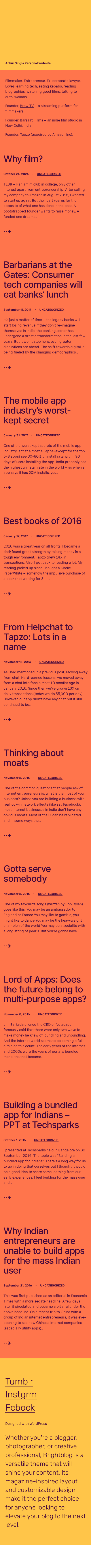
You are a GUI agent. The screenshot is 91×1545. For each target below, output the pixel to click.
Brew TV (27, 105)
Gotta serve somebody (27, 873)
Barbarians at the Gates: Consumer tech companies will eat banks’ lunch (43, 279)
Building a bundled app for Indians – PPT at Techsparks (41, 1115)
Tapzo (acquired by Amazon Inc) (46, 134)
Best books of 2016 (42, 521)
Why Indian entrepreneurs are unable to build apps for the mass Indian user (44, 1250)
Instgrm (21, 1394)
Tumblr (19, 1381)
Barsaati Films (31, 120)
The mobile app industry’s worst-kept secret (37, 410)
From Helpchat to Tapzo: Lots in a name (38, 637)
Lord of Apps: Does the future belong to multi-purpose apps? (45, 989)
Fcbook (20, 1407)
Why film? (23, 159)
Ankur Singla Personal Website (28, 63)
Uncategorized (49, 174)
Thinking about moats (34, 758)
